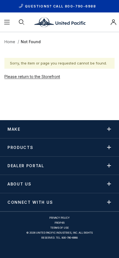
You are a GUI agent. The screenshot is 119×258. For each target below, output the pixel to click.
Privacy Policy (59, 217)
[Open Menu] (7, 22)
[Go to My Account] (113, 22)
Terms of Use (59, 227)
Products (20, 147)
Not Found (31, 41)
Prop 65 (60, 222)
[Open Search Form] (22, 22)
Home (9, 41)
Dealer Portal (25, 165)
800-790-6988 (80, 6)
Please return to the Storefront (32, 76)
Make (13, 129)
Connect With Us (30, 202)
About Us (19, 184)
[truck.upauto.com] (59, 21)
